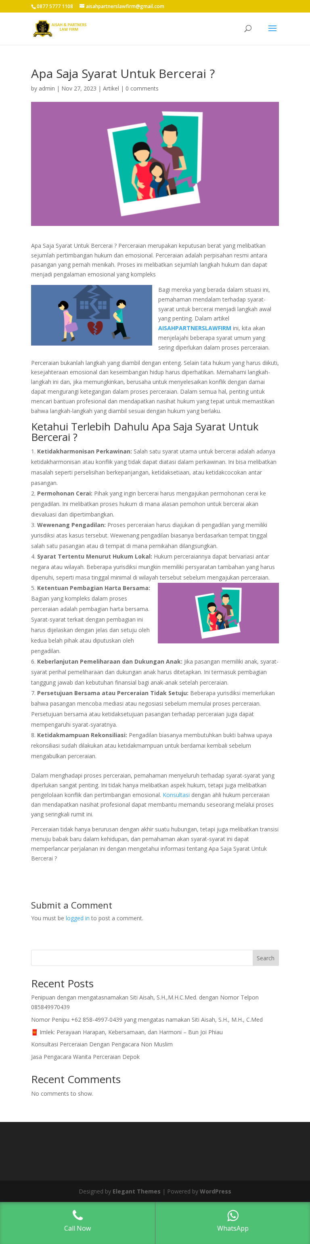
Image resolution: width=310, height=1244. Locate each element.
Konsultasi (176, 795)
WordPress (215, 1191)
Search (265, 958)
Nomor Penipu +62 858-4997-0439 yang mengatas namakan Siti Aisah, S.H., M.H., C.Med (147, 1019)
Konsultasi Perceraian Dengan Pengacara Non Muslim (102, 1044)
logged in (78, 918)
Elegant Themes (137, 1191)
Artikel (111, 88)
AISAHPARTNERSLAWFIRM (194, 328)
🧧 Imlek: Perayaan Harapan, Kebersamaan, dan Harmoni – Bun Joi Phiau (127, 1032)
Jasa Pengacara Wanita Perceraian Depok (85, 1057)
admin (47, 88)
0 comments (142, 88)
